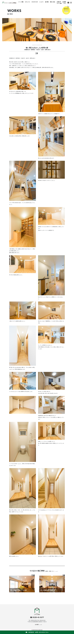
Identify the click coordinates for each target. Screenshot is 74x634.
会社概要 (64, 1)
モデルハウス (27, 1)
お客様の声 (59, 1)
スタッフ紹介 (59, 3)
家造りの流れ (52, 1)
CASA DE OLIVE (35, 1)
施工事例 (47, 1)
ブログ (64, 3)
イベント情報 (20, 1)
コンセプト (41, 1)
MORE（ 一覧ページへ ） (50, 571)
